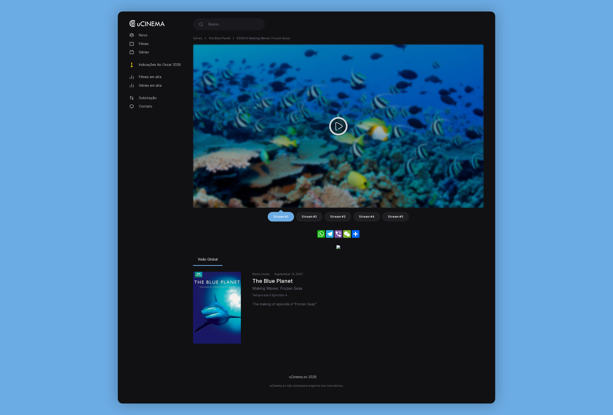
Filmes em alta (150, 77)
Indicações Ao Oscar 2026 (160, 65)
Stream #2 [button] (309, 216)
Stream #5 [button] (395, 216)
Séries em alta (150, 85)
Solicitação (148, 98)
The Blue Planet (219, 38)
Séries (144, 52)
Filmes (144, 44)
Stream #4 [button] (367, 216)
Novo (143, 35)
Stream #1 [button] (280, 216)
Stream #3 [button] (338, 216)
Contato (145, 106)
